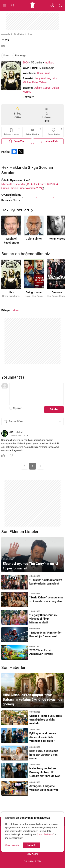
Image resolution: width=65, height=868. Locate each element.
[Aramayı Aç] (12, 5)
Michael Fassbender (13, 184)
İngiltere (49, 62)
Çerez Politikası (45, 834)
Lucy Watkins (42, 78)
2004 (26, 62)
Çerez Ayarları (12, 845)
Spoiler (17, 408)
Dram (6, 55)
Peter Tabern (39, 82)
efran (15, 310)
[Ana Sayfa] (32, 5)
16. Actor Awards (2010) (40, 184)
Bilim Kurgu (20, 55)
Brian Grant (43, 73)
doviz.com (32, 854)
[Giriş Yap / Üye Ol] (52, 5)
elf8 (11, 432)
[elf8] (4, 433)
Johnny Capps (42, 87)
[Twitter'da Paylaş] (21, 151)
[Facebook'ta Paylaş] (14, 151)
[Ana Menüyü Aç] (4, 5)
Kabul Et (31, 845)
